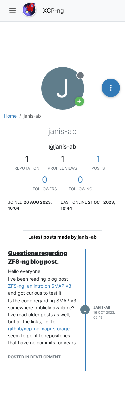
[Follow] (79, 101)
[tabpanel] (62, 310)
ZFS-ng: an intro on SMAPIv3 (39, 286)
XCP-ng (53, 10)
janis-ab (101, 307)
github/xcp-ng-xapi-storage (39, 328)
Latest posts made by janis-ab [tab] (62, 237)
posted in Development (34, 356)
